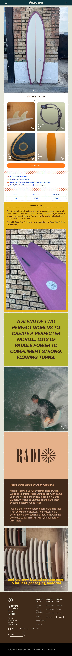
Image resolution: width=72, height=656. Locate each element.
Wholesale (49, 617)
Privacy (44, 649)
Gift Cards (39, 624)
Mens (13, 629)
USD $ (60, 617)
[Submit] (23, 634)
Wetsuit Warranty (41, 620)
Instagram (59, 605)
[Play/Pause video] (63, 426)
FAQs (37, 628)
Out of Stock (36, 165)
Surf (32, 629)
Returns (38, 616)
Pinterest (58, 613)
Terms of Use (51, 649)
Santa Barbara (50, 609)
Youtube (58, 609)
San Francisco (50, 605)
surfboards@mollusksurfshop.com (36, 185)
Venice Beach (50, 613)
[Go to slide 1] (33, 90)
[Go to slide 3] (36, 90)
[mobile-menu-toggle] (6, 3)
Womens (23, 629)
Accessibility (37, 649)
